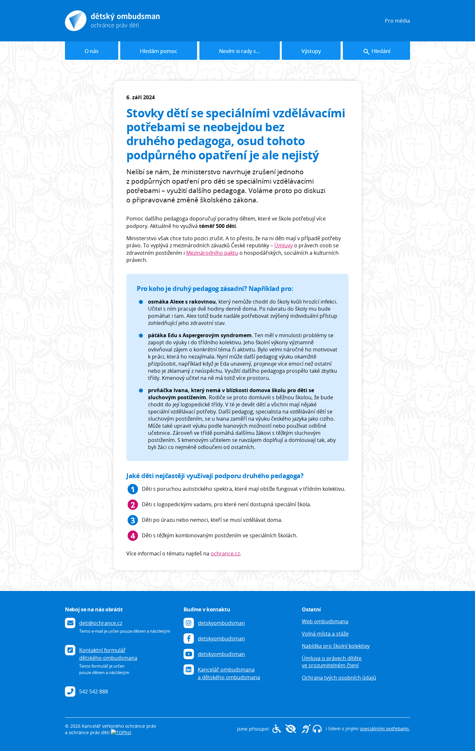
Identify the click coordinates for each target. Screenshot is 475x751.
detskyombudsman (221, 623)
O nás (92, 51)
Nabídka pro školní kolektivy (336, 645)
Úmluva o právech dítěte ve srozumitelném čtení (332, 662)
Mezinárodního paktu (212, 252)
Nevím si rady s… (239, 51)
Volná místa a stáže (325, 633)
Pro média (397, 20)
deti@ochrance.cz (100, 623)
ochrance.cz (225, 553)
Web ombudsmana (325, 621)
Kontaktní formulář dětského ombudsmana (108, 654)
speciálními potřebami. (385, 728)
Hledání (380, 51)
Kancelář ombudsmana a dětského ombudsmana (229, 673)
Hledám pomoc (159, 51)
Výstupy (311, 51)
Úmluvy (283, 245)
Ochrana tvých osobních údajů (339, 677)
